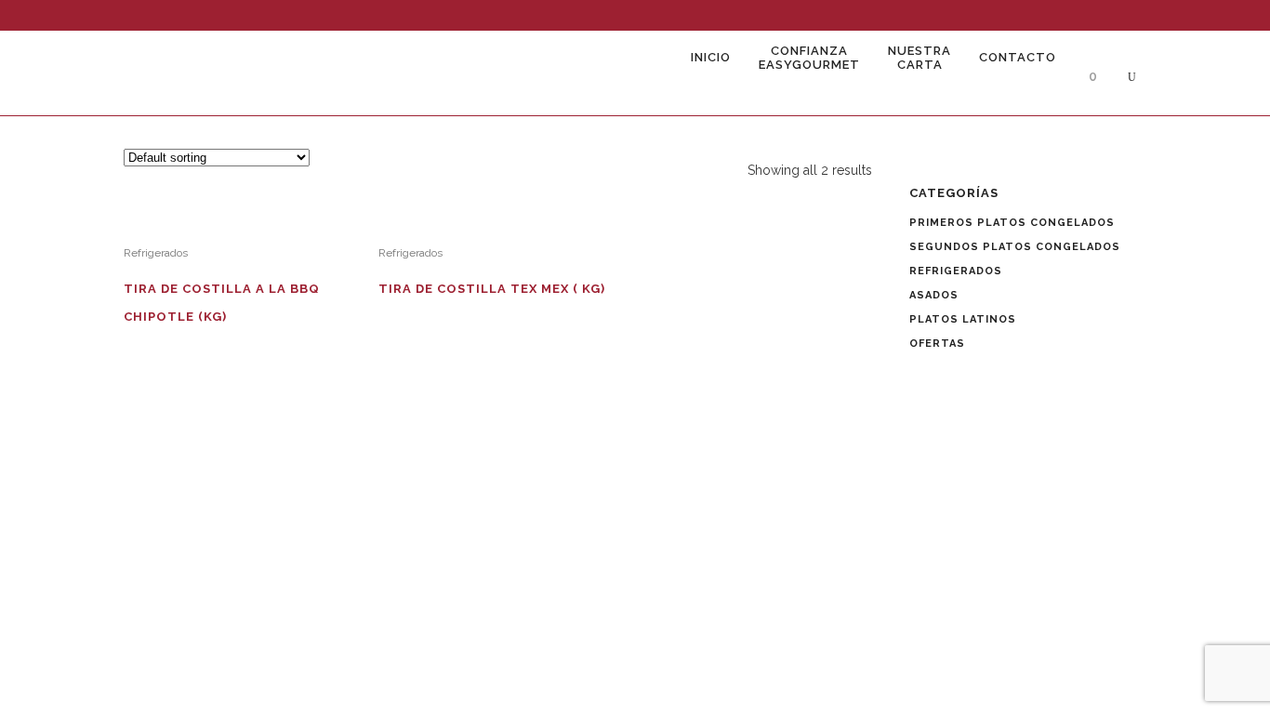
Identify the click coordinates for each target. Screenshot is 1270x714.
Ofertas (937, 343)
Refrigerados (156, 252)
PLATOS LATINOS (962, 319)
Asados (934, 295)
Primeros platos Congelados (1012, 223)
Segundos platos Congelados (1014, 247)
